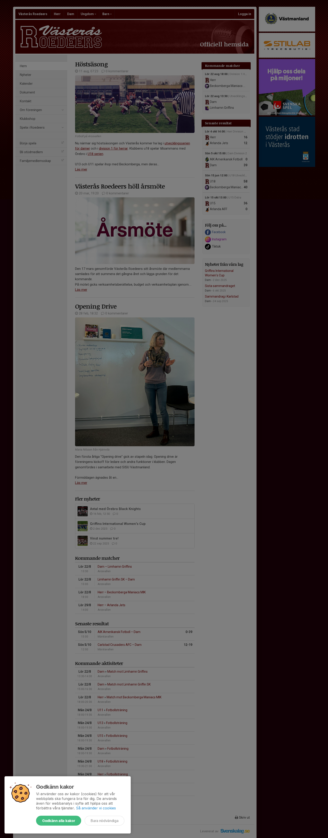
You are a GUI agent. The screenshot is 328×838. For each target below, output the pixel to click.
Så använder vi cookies (96, 808)
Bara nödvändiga (104, 820)
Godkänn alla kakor (58, 820)
